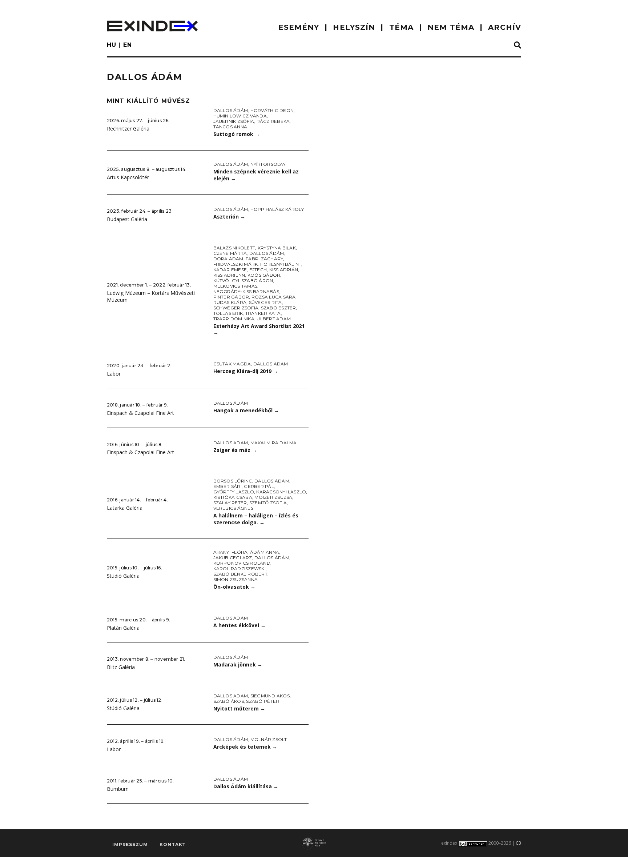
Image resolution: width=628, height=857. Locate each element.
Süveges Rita (265, 302)
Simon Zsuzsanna (235, 579)
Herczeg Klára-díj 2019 (245, 371)
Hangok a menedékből (246, 410)
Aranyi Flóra (230, 552)
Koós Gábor (263, 275)
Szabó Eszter (278, 308)
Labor (114, 373)
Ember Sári (227, 486)
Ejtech (258, 269)
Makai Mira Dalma (273, 442)
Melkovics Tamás (235, 286)
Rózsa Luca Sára (273, 297)
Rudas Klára (230, 302)
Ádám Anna (264, 552)
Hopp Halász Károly (277, 209)
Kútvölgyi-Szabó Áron (243, 280)
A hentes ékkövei (239, 625)
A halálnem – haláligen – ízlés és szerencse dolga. (255, 519)
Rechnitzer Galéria (128, 128)
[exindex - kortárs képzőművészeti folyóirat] (152, 26)
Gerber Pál (259, 486)
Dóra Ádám (228, 258)
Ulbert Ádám (274, 318)
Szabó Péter (262, 701)
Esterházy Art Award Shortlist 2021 (259, 329)
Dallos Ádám (230, 110)
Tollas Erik (228, 313)
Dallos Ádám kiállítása (245, 786)
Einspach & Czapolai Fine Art (140, 412)
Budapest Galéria (127, 219)
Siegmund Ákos (270, 695)
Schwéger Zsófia (236, 308)
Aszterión (229, 216)
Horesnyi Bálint (281, 264)
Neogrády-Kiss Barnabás (246, 291)
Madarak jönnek (237, 664)
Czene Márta (230, 253)
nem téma (450, 27)
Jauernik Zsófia (233, 121)
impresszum (130, 844)
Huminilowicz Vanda (240, 116)
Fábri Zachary (264, 258)
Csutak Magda (232, 364)
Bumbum (118, 788)
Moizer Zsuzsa (273, 497)
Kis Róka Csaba (232, 497)
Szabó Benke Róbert (240, 574)
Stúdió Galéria (123, 575)
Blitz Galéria (121, 667)
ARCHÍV (504, 27)
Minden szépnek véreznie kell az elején (256, 175)
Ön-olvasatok (234, 586)
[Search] (517, 45)
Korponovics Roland (241, 563)
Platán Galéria (123, 627)
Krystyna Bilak (277, 248)
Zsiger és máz (235, 449)
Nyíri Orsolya (267, 164)
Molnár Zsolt (268, 739)
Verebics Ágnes (233, 508)
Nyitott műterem (239, 708)
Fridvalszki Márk (235, 264)
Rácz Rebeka (273, 121)
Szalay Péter (230, 502)
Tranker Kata (263, 313)
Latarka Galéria (124, 507)
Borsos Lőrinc (232, 481)
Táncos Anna (230, 126)
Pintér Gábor (231, 297)
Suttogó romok (236, 134)
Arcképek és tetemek (245, 746)
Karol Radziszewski (239, 568)
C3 (518, 843)
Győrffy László (233, 491)
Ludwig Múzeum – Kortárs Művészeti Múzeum (151, 296)
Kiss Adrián (283, 269)
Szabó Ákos (228, 701)
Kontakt (173, 844)
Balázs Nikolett (234, 248)
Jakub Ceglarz (232, 557)
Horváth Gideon (272, 110)
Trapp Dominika (233, 318)
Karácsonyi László (281, 491)
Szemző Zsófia (268, 502)
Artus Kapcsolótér (128, 177)
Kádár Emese (230, 269)
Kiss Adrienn (229, 275)
